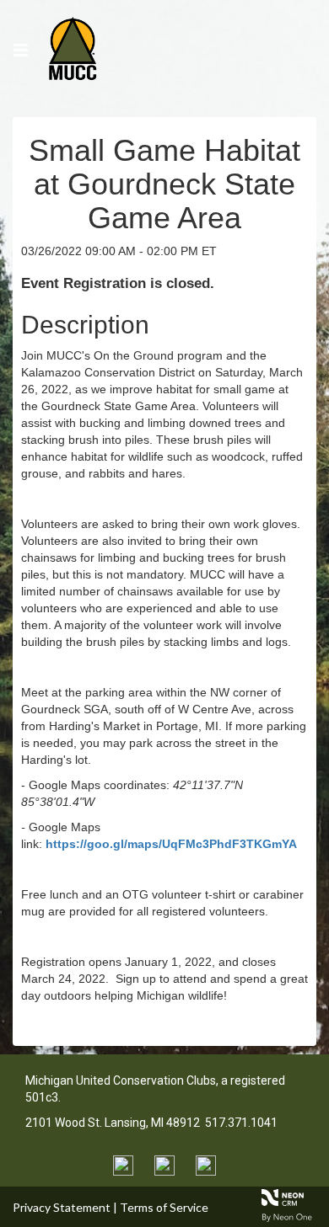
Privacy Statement (62, 1207)
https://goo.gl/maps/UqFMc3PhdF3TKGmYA (171, 844)
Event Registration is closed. (117, 283)
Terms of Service (164, 1207)
